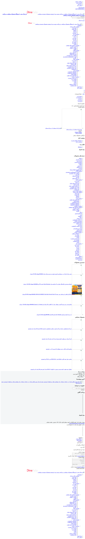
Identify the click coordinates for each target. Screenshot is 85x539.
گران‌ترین (80, 101)
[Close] (83, 446)
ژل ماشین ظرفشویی (77, 219)
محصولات (79, 25)
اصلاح (80, 164)
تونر (81, 214)
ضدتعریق (80, 224)
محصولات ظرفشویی (71, 73)
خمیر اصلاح (79, 218)
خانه (83, 94)
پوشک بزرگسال (73, 48)
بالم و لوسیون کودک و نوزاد (76, 169)
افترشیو (74, 51)
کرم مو (74, 40)
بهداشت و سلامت (78, 206)
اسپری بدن (74, 60)
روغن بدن (77, 234)
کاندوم (75, 49)
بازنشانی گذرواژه (80, 456)
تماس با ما (79, 5)
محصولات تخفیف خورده (76, 140)
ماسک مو (74, 43)
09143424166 (81, 7)
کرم (81, 227)
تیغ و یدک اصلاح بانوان (71, 63)
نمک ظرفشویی (78, 258)
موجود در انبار (79, 141)
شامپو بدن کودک (78, 221)
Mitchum (80, 147)
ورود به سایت (81, 457)
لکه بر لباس (79, 229)
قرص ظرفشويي (75, 202)
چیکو (81, 217)
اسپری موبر (79, 161)
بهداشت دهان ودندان (77, 192)
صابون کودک (79, 223)
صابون (75, 81)
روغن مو (74, 39)
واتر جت (80, 259)
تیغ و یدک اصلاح (73, 54)
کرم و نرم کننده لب (77, 228)
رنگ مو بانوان (73, 64)
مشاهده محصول (78, 132)
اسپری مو (74, 41)
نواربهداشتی (73, 69)
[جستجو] (83, 19)
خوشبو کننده (73, 74)
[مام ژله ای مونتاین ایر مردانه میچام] (63, 128)
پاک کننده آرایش (78, 213)
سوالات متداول (78, 1)
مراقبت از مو (76, 34)
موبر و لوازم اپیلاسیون (71, 68)
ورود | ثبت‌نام (81, 20)
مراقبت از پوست (75, 76)
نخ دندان (74, 31)
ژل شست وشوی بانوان (71, 65)
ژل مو (75, 36)
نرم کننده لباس (78, 257)
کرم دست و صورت (72, 78)
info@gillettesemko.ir (79, 8)
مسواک (74, 30)
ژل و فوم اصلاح (73, 53)
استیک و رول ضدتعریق (71, 55)
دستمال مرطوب (72, 84)
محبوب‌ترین (79, 96)
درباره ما (80, 4)
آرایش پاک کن (79, 159)
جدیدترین (80, 98)
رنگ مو (74, 58)
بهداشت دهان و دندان (74, 26)
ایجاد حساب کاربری (80, 468)
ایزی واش (79, 166)
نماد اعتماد (79, 86)
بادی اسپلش (79, 167)
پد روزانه (74, 61)
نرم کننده (77, 253)
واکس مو (74, 35)
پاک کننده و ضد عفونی (71, 75)
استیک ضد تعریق (78, 162)
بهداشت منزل (76, 70)
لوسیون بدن (73, 79)
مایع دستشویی (73, 85)
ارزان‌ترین (79, 100)
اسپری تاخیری (73, 46)
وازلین (75, 83)
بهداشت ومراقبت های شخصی (72, 45)
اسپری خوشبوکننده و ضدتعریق (69, 56)
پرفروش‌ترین (79, 97)
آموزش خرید (79, 2)
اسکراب (80, 163)
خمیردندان (74, 27)
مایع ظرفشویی (78, 231)
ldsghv (80, 158)
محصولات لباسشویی (71, 71)
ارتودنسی (74, 33)
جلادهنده (80, 216)
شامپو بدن (74, 80)
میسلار (80, 256)
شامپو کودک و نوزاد (77, 222)
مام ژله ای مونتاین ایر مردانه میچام (74, 129)
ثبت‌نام (82, 389)
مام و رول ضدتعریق (72, 66)
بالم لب (80, 168)
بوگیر (81, 212)
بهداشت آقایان (76, 50)
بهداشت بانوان (76, 59)
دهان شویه (74, 29)
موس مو (74, 38)
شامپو (75, 44)
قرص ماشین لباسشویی (77, 226)
